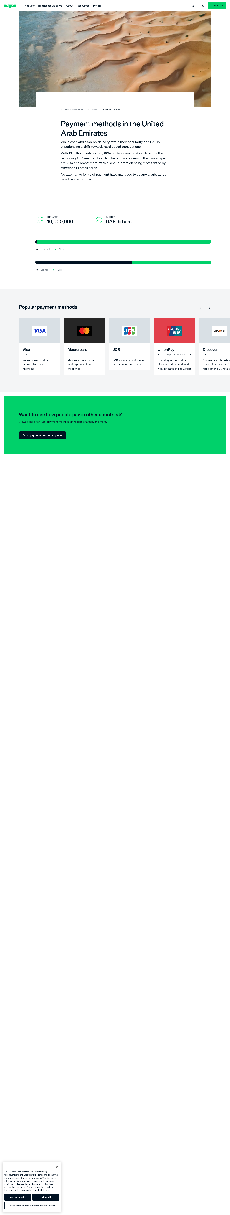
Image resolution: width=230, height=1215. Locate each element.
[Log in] (203, 6)
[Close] (57, 1166)
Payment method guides (72, 109)
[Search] (193, 6)
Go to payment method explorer (42, 435)
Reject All (46, 1197)
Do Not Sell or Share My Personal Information (32, 1205)
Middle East (92, 109)
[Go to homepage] (10, 6)
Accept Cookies (18, 1197)
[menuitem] (29, 5)
